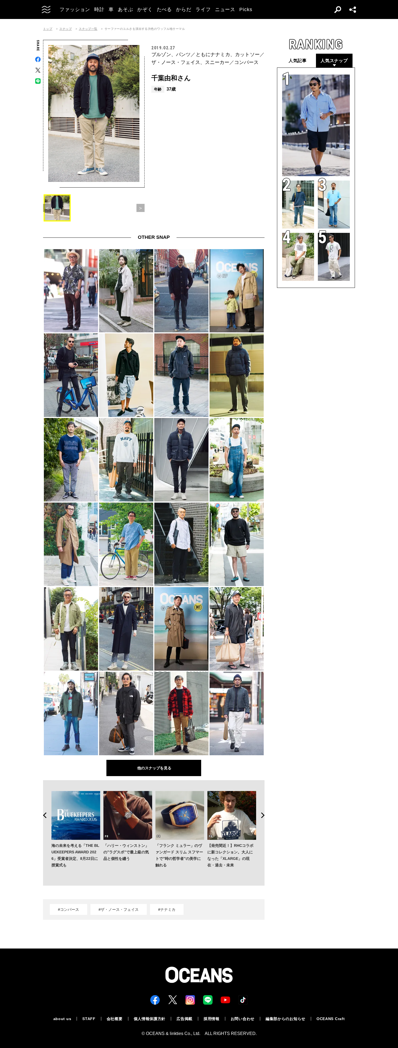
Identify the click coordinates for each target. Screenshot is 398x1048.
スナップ (65, 28)
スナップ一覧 (88, 28)
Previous (43, 815)
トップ (47, 28)
